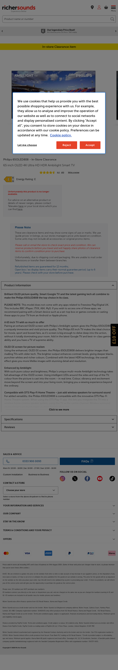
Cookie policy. (61, 135)
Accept (90, 145)
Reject (67, 145)
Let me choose (27, 145)
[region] (59, 123)
